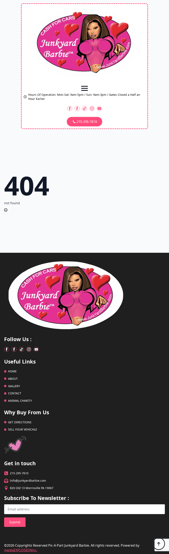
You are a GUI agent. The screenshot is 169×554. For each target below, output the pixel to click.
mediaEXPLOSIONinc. (20, 550)
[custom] (84, 108)
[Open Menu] (84, 88)
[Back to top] (159, 544)
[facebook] (69, 108)
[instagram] (91, 108)
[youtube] (99, 108)
